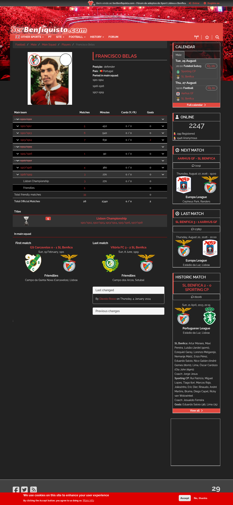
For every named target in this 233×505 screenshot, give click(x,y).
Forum (113, 37)
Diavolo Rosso (107, 298)
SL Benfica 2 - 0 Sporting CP (196, 287)
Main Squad (49, 44)
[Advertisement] (129, 28)
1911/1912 (25, 126)
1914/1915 (26, 146)
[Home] (48, 24)
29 (216, 488)
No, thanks (200, 498)
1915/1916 (26, 153)
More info (88, 500)
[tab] (128, 290)
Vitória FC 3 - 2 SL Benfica (128, 247)
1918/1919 (26, 174)
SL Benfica (187, 76)
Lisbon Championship (111, 218)
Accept (184, 498)
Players (66, 44)
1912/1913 (26, 132)
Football (76, 37)
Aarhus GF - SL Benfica (196, 158)
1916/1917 (26, 160)
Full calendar (195, 104)
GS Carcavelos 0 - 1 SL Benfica (51, 247)
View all (195, 410)
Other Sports (31, 37)
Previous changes (108, 311)
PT (50, 37)
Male (34, 44)
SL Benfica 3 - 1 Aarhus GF (196, 222)
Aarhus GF (187, 93)
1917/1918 (26, 167)
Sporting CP (188, 71)
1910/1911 (26, 119)
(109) (198, 165)
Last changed (105, 290)
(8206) (198, 297)
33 (84, 194)
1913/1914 (26, 139)
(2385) (198, 229)
